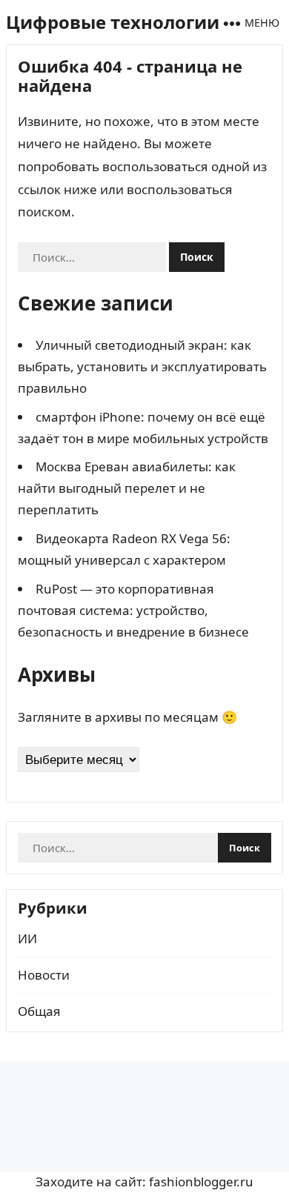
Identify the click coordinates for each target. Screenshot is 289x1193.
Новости (44, 974)
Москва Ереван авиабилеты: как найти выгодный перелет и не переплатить (127, 488)
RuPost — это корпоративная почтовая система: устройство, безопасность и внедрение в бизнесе (133, 610)
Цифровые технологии (112, 22)
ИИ (27, 938)
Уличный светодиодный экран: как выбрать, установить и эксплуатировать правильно (142, 366)
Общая (39, 1011)
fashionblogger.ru (201, 1181)
